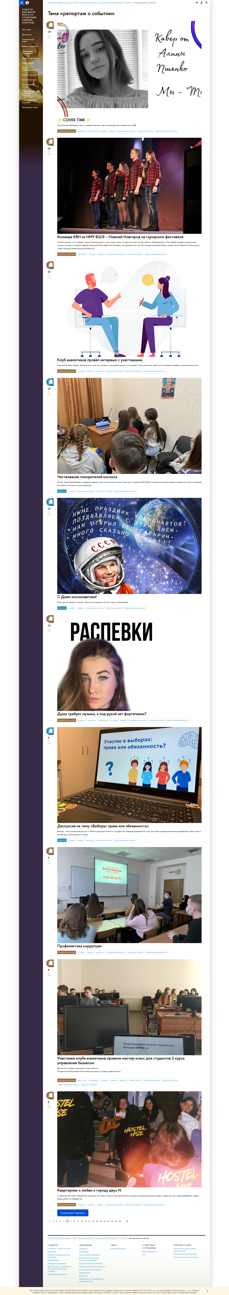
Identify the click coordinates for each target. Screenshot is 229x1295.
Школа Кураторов (29, 80)
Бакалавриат (83, 1249)
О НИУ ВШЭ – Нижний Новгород (59, 1249)
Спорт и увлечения (30, 75)
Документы (27, 34)
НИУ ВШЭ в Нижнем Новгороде (59, 1238)
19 (116, 1221)
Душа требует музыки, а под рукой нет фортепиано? (101, 713)
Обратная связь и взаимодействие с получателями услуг (91, 1280)
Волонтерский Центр (28, 85)
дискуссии (99, 371)
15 (101, 1221)
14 (97, 1221)
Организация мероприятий (27, 52)
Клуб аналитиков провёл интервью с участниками (99, 359)
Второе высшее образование (89, 1255)
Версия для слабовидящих (57, 1263)
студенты (112, 131)
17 (108, 1221)
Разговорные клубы (29, 107)
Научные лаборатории (118, 1249)
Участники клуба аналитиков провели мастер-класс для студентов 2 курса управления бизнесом (121, 1060)
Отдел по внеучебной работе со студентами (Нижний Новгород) (95, 1238)
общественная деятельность (166, 131)
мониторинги (93, 1080)
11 (86, 1221)
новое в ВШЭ (92, 131)
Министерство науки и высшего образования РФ (185, 1250)
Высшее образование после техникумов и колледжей (89, 1259)
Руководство (52, 1252)
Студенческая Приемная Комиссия (28, 93)
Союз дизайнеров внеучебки (29, 101)
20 (120, 1221)
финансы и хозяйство (89, 1085)
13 (93, 1221)
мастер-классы (135, 1080)
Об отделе (26, 29)
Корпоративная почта (149, 1251)
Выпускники (83, 1276)
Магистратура (84, 1252)
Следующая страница (72, 1212)
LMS (143, 1254)
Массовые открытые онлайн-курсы (186, 1257)
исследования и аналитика (115, 952)
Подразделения (53, 1260)
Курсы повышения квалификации (90, 1263)
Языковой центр (84, 1273)
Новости (123, 1238)
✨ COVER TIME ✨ (74, 119)
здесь (154, 1290)
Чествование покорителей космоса (87, 476)
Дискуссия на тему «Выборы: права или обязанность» (103, 825)
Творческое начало (30, 58)
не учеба (103, 131)
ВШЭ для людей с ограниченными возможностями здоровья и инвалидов (59, 1268)
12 (89, 1221)
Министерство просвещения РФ (185, 1254)
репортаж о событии (145, 131)
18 (112, 1221)
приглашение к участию (126, 131)
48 (127, 1221)
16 (105, 1221)
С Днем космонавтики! (77, 596)
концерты (81, 131)
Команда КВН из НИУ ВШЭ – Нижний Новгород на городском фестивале (120, 236)
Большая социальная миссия (30, 69)
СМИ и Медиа (28, 63)
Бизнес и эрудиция (29, 46)
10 (82, 1221)
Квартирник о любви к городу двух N (89, 1190)
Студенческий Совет (28, 40)
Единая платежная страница (57, 1274)
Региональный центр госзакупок (90, 1270)
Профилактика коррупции (79, 945)
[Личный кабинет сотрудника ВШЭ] (201, 2)
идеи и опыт (82, 254)
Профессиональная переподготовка (92, 1266)
